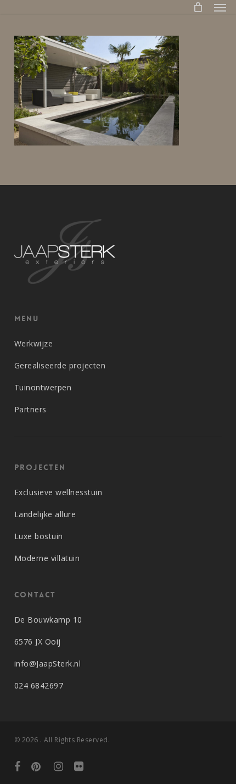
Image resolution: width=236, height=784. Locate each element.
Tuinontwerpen (43, 387)
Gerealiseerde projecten (60, 365)
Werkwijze (33, 343)
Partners (30, 409)
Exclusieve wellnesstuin (58, 492)
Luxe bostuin (38, 536)
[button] (220, 7)
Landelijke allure (45, 514)
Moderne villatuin (47, 558)
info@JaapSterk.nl (47, 663)
